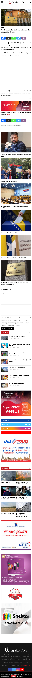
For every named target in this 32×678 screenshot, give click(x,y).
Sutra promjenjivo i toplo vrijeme (17, 367)
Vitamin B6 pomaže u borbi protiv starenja (19, 375)
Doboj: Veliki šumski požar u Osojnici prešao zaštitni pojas (23, 483)
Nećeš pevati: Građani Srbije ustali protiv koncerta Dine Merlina (8, 499)
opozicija (3, 125)
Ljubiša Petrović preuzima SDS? (9, 181)
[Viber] (23, 38)
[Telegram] (18, 38)
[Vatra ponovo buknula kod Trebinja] (8, 507)
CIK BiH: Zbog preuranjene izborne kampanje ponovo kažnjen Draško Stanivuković (15, 283)
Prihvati (13, 676)
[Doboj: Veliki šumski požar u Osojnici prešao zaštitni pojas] (23, 476)
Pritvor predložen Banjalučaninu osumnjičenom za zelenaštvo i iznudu (23, 515)
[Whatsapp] (13, 38)
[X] (8, 38)
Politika (2, 27)
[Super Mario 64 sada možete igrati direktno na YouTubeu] (4, 353)
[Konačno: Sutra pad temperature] (4, 338)
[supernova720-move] (16, 110)
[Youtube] (22, 669)
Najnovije (5, 332)
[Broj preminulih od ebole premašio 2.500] (23, 491)
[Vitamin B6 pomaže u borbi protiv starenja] (4, 377)
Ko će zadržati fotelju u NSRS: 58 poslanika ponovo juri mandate (15, 207)
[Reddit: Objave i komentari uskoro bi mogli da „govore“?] (4, 345)
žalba (9, 125)
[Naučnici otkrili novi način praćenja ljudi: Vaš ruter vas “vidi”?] (4, 361)
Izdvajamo (5, 468)
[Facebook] (3, 38)
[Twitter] (14, 669)
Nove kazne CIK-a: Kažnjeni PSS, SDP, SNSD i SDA (14, 258)
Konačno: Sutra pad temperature (17, 336)
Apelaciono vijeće (16, 125)
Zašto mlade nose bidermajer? (16, 383)
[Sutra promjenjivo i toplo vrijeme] (4, 369)
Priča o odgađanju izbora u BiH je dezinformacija (13, 233)
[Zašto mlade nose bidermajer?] (4, 385)
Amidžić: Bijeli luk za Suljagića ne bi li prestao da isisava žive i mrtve (16, 155)
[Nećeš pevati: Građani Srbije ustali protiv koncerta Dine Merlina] (8, 491)
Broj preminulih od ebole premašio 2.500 (22, 498)
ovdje (8, 114)
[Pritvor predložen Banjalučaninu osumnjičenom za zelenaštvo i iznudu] (23, 507)
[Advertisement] (16, 73)
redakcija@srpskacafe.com (24, 665)
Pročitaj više (20, 676)
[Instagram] (18, 669)
